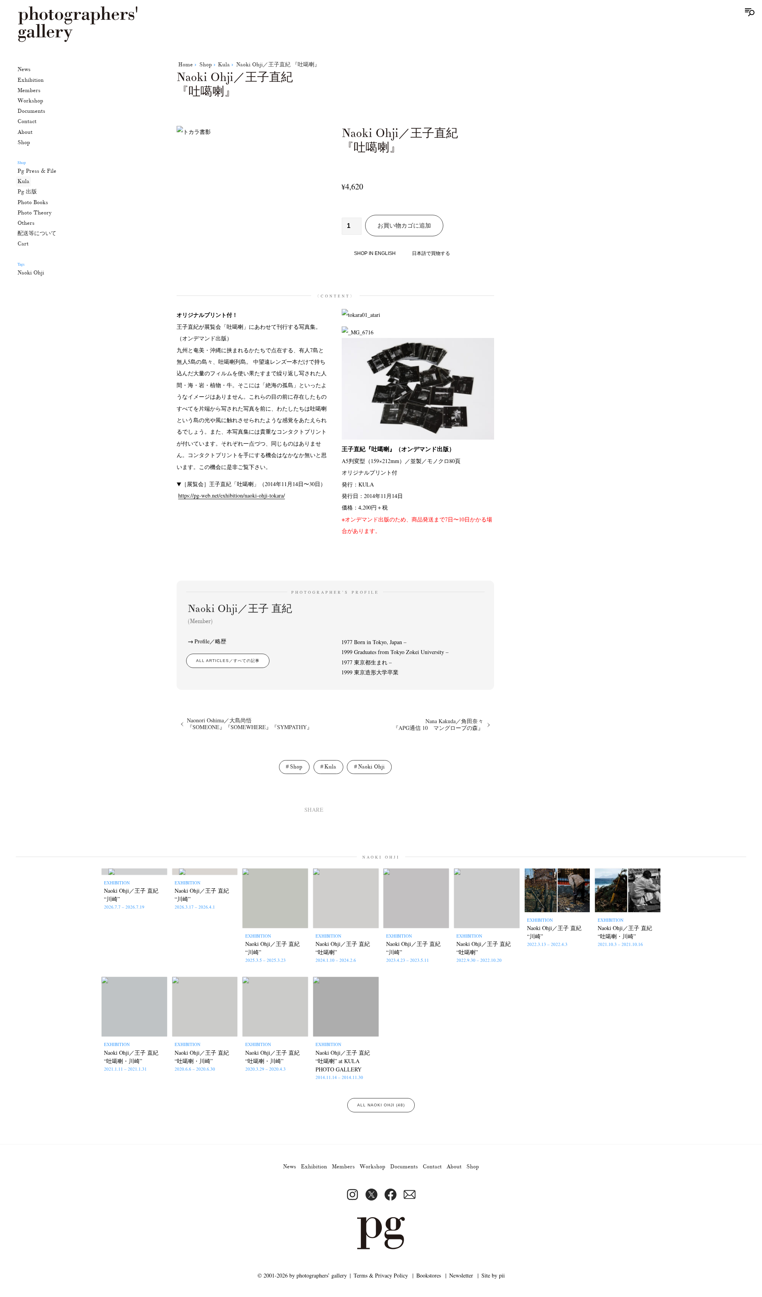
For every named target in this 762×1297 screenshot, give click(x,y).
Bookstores (428, 1275)
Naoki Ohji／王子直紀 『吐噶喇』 (278, 64)
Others (26, 223)
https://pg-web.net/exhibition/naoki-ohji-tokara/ (231, 495)
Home (185, 64)
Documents (31, 111)
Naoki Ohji (30, 272)
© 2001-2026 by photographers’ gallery (302, 1275)
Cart (23, 243)
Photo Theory (34, 212)
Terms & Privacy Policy (381, 1275)
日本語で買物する (431, 253)
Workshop (30, 100)
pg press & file (36, 171)
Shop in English (375, 253)
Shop (23, 142)
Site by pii (493, 1275)
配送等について (36, 233)
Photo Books (32, 202)
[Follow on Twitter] (371, 1194)
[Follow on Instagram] (352, 1194)
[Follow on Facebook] (390, 1194)
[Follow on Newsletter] (409, 1194)
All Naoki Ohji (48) (381, 1105)
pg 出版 (27, 191)
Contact (27, 121)
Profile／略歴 (210, 641)
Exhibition (30, 79)
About (25, 131)
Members (28, 90)
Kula (23, 181)
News (24, 69)
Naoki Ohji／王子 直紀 (240, 613)
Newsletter (461, 1275)
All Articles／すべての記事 (228, 660)
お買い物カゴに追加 (404, 225)
